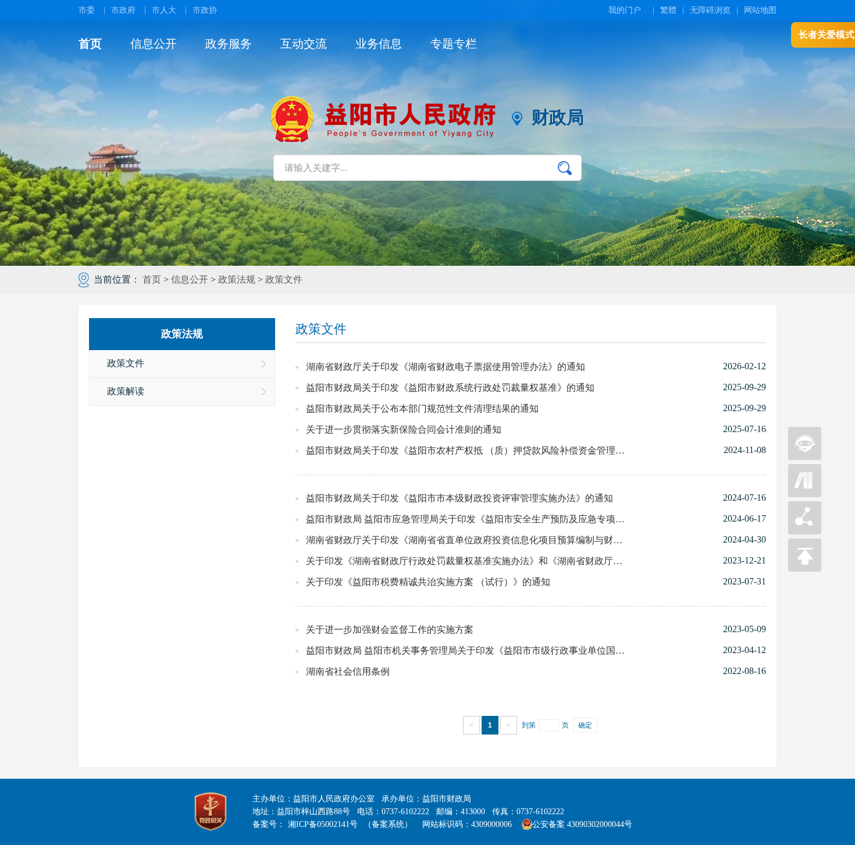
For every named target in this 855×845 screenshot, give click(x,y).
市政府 (123, 10)
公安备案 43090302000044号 (582, 824)
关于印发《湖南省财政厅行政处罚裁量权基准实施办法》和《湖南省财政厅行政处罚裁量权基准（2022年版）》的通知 (465, 561)
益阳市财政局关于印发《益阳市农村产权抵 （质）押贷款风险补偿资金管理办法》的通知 (465, 450)
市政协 (205, 10)
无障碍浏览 (710, 10)
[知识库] (804, 494)
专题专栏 (453, 43)
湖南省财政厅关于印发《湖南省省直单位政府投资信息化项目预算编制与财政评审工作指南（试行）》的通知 (465, 540)
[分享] (804, 531)
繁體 (668, 10)
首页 (90, 43)
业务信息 (378, 43)
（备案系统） (388, 824)
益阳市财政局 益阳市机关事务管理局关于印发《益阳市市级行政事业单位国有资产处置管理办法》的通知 (465, 650)
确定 (585, 725)
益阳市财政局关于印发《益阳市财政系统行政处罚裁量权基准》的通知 (450, 388)
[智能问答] (804, 457)
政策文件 (283, 279)
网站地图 (760, 10)
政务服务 (228, 43)
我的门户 (624, 10)
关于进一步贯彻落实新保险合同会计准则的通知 (403, 429)
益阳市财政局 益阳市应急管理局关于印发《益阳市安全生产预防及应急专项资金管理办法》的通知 (465, 519)
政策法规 (236, 279)
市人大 (164, 10)
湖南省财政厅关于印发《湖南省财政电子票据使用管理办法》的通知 (445, 367)
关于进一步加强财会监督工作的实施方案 (389, 629)
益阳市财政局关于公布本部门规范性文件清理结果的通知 (422, 408)
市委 (87, 10)
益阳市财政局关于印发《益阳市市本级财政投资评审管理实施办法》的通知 (459, 498)
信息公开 (153, 43)
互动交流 (303, 43)
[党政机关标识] (210, 812)
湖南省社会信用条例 (348, 671)
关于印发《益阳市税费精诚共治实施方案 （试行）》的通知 (428, 582)
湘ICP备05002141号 (323, 824)
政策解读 (125, 391)
